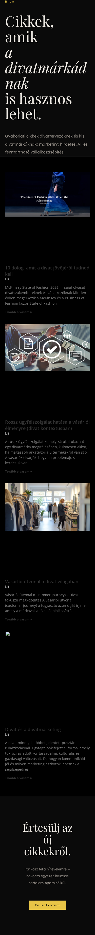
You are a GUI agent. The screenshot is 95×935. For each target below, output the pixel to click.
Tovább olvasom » (18, 312)
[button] (47, 905)
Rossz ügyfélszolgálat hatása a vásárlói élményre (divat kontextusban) (47, 425)
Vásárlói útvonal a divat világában (41, 581)
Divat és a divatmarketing (33, 729)
